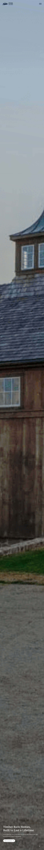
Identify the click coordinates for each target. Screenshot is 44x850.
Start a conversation (8, 840)
